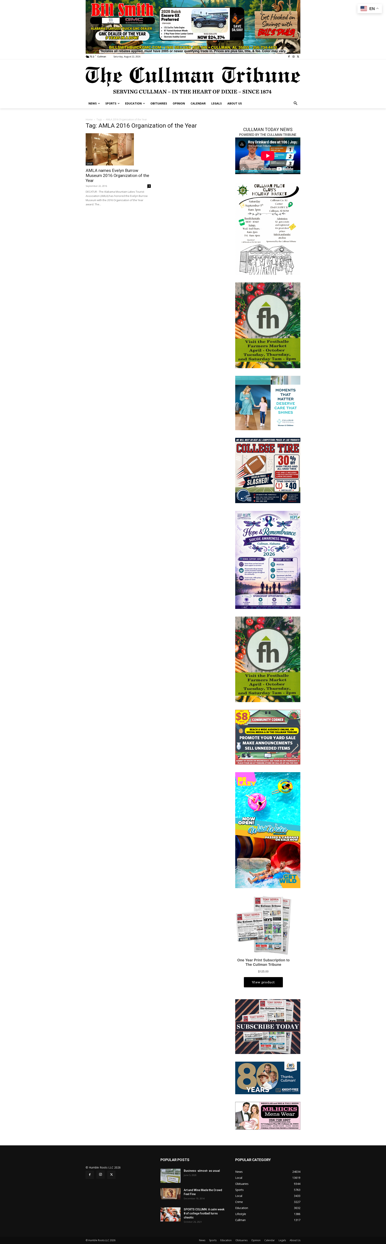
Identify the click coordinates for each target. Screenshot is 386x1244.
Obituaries (241, 1240)
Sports (213, 1240)
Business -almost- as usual (202, 1170)
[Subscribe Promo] (267, 1026)
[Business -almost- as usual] (170, 1176)
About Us (295, 1240)
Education (226, 1240)
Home (89, 119)
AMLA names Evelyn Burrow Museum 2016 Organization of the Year (117, 175)
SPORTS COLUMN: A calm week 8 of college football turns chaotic (204, 1213)
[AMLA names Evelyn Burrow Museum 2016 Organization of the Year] (118, 149)
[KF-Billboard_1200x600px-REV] (267, 1077)
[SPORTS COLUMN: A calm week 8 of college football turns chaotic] (170, 1214)
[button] (295, 103)
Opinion (256, 1240)
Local (89, 163)
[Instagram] (293, 56)
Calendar (269, 1240)
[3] (193, 26)
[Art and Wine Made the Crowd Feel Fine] (170, 1193)
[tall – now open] (267, 830)
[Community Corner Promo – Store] (267, 737)
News (202, 1240)
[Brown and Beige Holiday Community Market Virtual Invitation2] (267, 228)
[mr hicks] (267, 1115)
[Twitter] (298, 56)
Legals (282, 1240)
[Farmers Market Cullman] (267, 325)
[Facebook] (289, 56)
